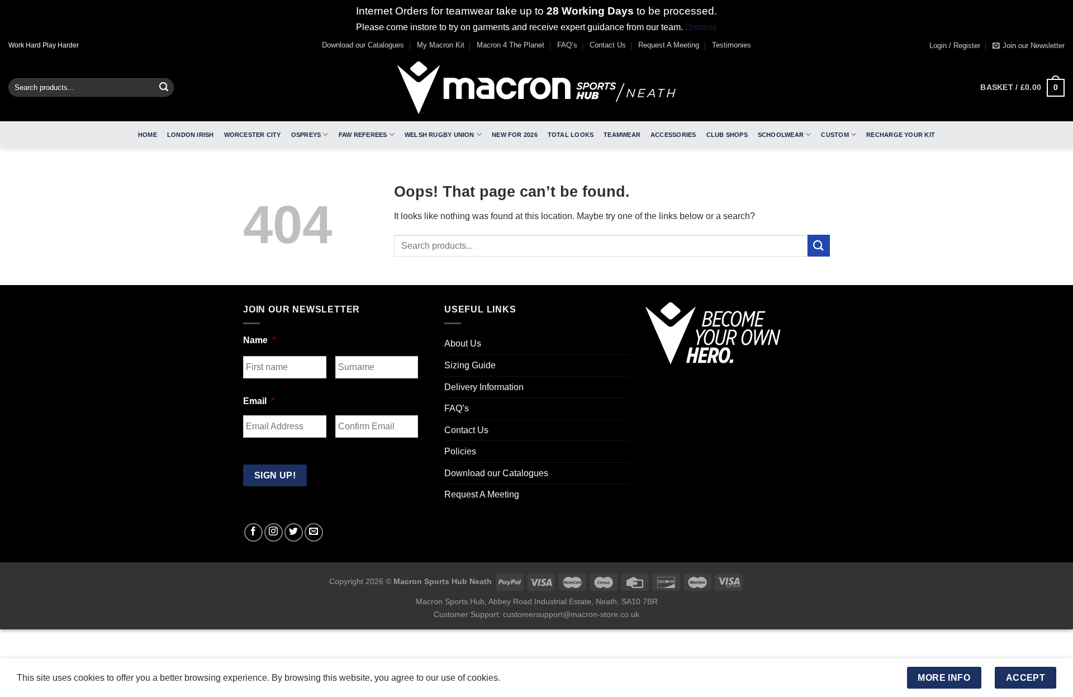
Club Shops (727, 134)
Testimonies (731, 45)
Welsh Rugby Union (439, 134)
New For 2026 (515, 134)
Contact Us (608, 45)
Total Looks (571, 134)
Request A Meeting (668, 45)
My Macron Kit (440, 45)
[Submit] (163, 87)
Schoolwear (781, 134)
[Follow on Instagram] (273, 532)
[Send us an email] (314, 532)
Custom (834, 134)
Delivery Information (484, 387)
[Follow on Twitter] (293, 532)
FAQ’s (567, 45)
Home (147, 134)
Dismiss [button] (701, 27)
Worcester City (252, 134)
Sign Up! (275, 475)
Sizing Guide (470, 365)
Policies (460, 451)
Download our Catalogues (363, 45)
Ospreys (306, 134)
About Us (462, 343)
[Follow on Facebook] (253, 532)
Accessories (673, 134)
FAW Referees (363, 134)
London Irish (190, 134)
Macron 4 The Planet (510, 45)
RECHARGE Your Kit (900, 134)
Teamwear (622, 134)
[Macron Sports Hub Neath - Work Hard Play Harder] (536, 87)
